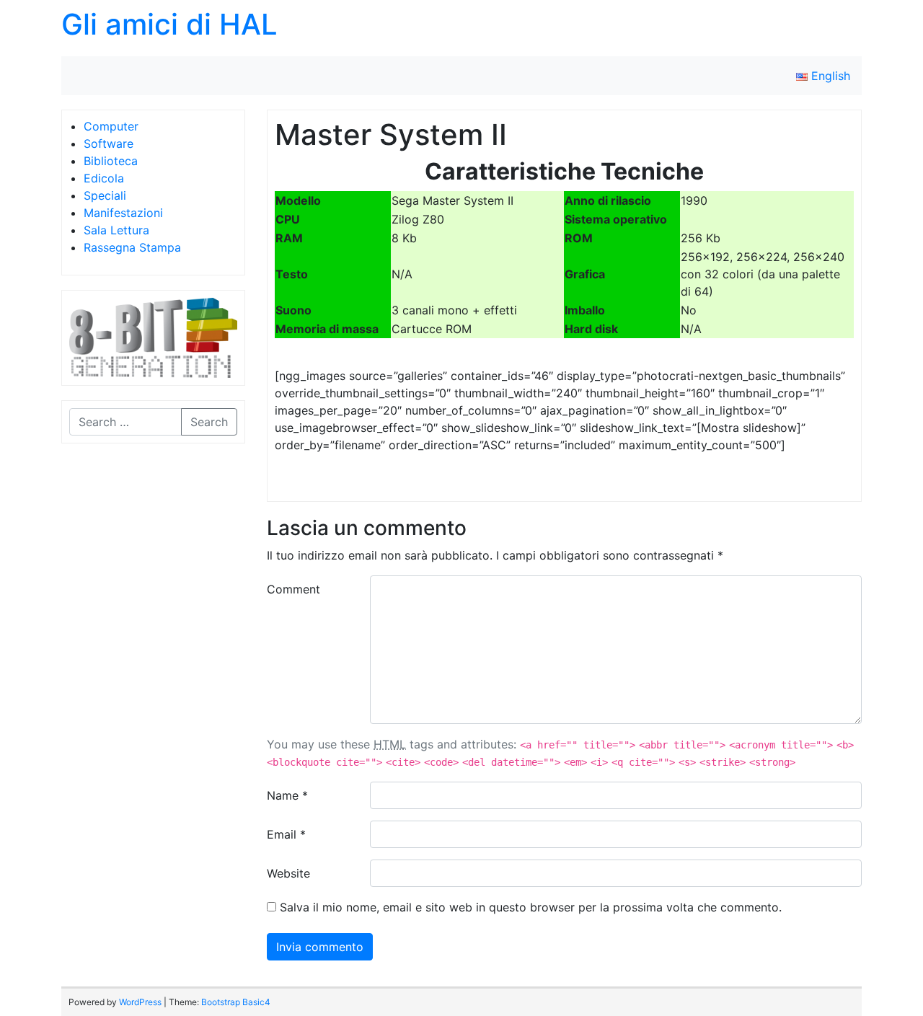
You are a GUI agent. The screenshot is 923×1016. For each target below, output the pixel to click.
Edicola (104, 178)
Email (286, 834)
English (829, 76)
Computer (111, 126)
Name (287, 795)
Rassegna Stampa (132, 247)
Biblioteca (111, 161)
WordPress (140, 1002)
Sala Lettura (116, 230)
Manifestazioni (123, 213)
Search (209, 422)
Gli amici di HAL (169, 24)
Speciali (105, 195)
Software (108, 143)
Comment (293, 589)
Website (288, 873)
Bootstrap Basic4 (235, 1002)
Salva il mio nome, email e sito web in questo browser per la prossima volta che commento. (531, 907)
